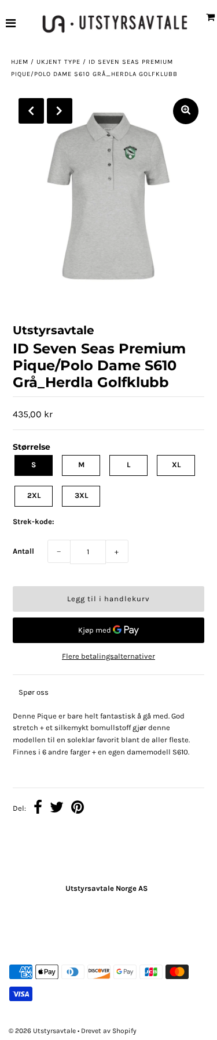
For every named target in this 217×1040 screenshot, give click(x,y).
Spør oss (34, 692)
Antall (23, 551)
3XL (81, 495)
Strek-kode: (33, 521)
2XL (34, 495)
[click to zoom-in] (185, 111)
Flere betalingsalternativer (108, 656)
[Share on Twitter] (57, 809)
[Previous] (31, 111)
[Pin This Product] (77, 809)
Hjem (19, 62)
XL (176, 464)
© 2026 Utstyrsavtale (43, 1031)
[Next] (59, 111)
